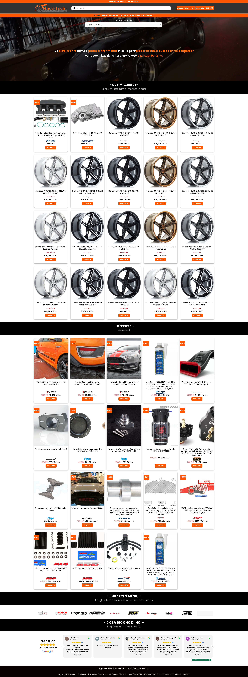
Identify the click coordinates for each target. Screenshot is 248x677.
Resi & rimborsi (115, 668)
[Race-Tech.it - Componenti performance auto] (51, 8)
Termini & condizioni (141, 668)
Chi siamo (135, 15)
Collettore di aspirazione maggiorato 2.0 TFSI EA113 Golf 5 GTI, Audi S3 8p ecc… (50, 135)
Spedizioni (127, 668)
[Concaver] (79, 613)
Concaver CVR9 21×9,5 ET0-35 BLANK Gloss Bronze (160, 192)
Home (97, 15)
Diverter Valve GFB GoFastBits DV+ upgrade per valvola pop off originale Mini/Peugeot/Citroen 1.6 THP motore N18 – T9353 (197, 452)
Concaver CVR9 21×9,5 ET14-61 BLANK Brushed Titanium (50, 192)
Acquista (197, 399)
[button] (204, 8)
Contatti (148, 15)
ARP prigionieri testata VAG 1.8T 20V (87, 568)
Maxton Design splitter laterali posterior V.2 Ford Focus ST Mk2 (87, 383)
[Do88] (151, 613)
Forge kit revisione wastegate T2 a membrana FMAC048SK (87, 450)
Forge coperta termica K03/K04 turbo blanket (50, 509)
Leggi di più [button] (77, 654)
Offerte (124, 15)
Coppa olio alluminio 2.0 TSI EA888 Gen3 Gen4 (87, 134)
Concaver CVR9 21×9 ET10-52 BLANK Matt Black (124, 248)
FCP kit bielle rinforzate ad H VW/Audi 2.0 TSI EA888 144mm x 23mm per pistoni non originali (197, 510)
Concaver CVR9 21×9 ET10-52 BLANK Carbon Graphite (197, 248)
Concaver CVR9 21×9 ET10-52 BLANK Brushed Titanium (51, 304)
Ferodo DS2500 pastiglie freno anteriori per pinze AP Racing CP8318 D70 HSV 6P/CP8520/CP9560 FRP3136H (161, 511)
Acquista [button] (51, 148)
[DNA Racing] (133, 613)
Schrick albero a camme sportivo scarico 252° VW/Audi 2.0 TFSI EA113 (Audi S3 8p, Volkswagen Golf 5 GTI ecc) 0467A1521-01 (124, 511)
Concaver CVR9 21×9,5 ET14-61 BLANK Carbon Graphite (197, 134)
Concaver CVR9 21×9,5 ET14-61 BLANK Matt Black (124, 134)
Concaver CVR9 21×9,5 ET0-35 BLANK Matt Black (124, 192)
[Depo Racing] (115, 613)
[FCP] (205, 613)
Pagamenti (103, 668)
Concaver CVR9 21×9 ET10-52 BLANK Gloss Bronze (161, 248)
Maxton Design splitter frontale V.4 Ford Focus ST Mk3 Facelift (124, 383)
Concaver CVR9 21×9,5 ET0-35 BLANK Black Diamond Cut (87, 248)
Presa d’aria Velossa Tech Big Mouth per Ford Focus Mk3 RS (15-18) (197, 383)
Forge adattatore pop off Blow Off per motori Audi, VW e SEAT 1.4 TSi (124, 450)
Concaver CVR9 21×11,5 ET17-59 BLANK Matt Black (124, 304)
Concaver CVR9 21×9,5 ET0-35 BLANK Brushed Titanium (50, 248)
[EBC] (169, 613)
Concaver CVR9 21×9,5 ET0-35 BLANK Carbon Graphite (197, 192)
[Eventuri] (187, 613)
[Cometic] (61, 613)
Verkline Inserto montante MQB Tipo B (51, 449)
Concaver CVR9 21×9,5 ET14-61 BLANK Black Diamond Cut (87, 192)
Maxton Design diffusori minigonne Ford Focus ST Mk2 (51, 383)
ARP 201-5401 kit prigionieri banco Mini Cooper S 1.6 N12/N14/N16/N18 (51, 569)
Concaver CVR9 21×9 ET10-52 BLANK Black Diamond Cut (87, 304)
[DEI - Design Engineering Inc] (97, 613)
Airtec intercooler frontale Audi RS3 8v (87, 508)
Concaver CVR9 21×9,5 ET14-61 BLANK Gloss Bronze (160, 134)
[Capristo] (43, 613)
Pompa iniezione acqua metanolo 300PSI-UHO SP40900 (160, 450)
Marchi (113, 15)
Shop (105, 15)
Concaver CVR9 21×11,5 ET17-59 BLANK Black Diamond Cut (197, 304)
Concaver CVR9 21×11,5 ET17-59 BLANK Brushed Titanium (160, 304)
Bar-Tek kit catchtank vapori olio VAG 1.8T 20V (124, 569)
